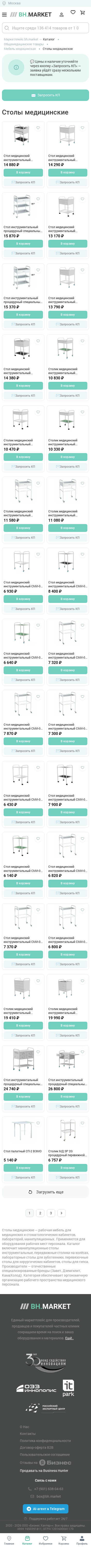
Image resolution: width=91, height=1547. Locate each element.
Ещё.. (69, 1338)
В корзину (23, 172)
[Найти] (6, 27)
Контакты (28, 1434)
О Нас (24, 1427)
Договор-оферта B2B (36, 1447)
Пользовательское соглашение (45, 1455)
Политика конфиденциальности (45, 1441)
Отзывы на (29, 1462)
